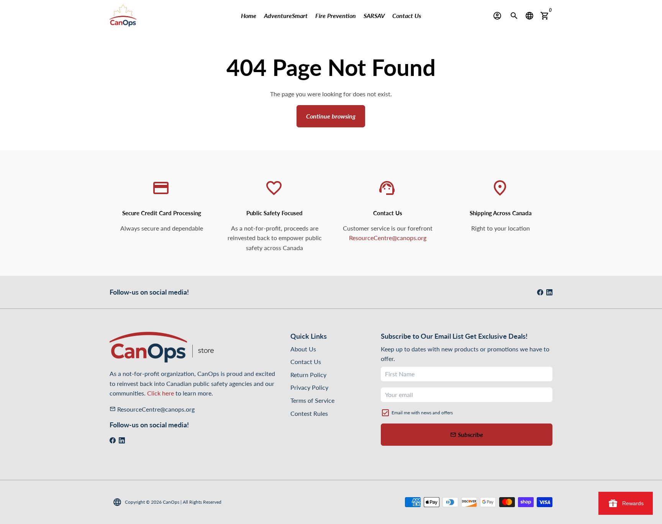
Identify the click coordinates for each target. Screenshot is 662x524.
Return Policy (308, 374)
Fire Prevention (335, 15)
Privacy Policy (309, 387)
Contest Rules (309, 413)
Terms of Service (312, 400)
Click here (160, 393)
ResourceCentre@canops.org (387, 237)
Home (248, 15)
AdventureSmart (286, 15)
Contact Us (406, 15)
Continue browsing (331, 116)
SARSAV (374, 15)
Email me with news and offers (422, 412)
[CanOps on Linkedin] (549, 292)
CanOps (171, 502)
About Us (303, 349)
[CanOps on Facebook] (540, 292)
